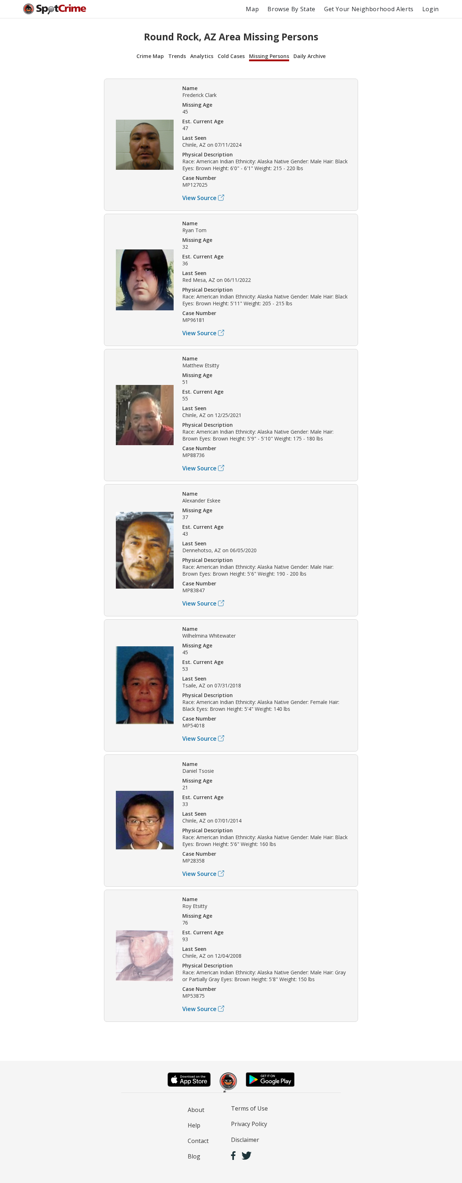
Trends (177, 56)
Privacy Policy (249, 1124)
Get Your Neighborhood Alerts (369, 9)
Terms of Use (249, 1108)
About (196, 1110)
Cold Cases (231, 56)
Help (194, 1125)
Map (252, 9)
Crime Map (150, 56)
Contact (198, 1141)
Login (430, 9)
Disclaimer (245, 1140)
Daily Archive (309, 56)
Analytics (201, 56)
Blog (194, 1156)
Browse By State (291, 9)
